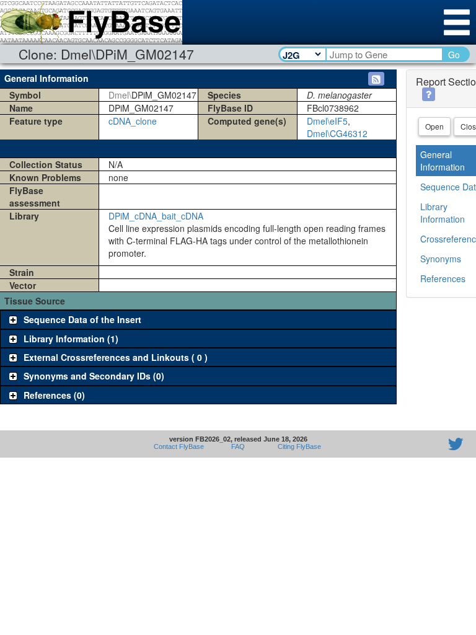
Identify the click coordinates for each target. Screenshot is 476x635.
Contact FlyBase (179, 446)
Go (454, 54)
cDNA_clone (132, 121)
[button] (376, 79)
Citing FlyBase (297, 446)
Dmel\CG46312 (337, 133)
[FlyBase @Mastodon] (420, 444)
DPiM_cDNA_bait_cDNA (155, 216)
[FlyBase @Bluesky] (384, 444)
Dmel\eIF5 (327, 121)
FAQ (238, 446)
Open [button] (434, 126)
